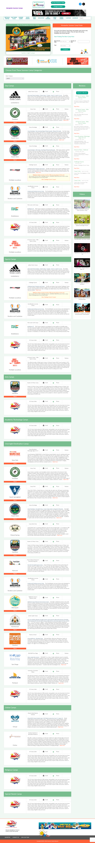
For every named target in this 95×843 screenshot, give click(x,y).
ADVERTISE (7, 837)
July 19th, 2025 (78, 163)
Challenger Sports (33, 164)
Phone (57, 91)
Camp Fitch (33, 486)
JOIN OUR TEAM (25, 837)
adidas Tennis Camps (33, 91)
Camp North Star (33, 524)
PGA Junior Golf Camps (33, 205)
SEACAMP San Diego (33, 653)
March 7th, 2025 (85, 171)
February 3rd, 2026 (79, 124)
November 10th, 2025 (79, 151)
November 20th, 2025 (79, 139)
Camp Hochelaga (33, 127)
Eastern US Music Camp (32, 382)
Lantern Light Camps (33, 615)
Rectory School (32, 634)
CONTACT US (15, 837)
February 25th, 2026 (79, 112)
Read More (76, 106)
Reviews (66, 109)
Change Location (58, 6)
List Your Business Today (58, 2)
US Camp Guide (33, 222)
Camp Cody (33, 109)
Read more (65, 120)
